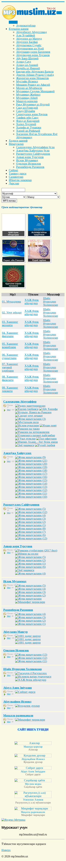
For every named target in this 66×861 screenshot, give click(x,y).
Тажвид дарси (17, 173)
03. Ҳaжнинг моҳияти (10, 323)
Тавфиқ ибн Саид (27, 117)
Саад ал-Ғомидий (27, 107)
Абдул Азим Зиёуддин (17, 687)
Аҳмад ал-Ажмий (27, 65)
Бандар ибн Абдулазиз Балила (35, 71)
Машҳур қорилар (27, 101)
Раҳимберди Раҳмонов (30, 166)
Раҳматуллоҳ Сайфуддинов (33, 153)
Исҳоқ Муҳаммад (27, 160)
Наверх (6, 850)
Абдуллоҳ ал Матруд (29, 38)
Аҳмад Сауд (23, 61)
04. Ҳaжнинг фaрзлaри (10, 334)
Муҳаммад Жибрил (28, 94)
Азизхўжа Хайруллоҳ (17, 453)
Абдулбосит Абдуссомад (31, 32)
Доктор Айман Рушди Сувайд (35, 74)
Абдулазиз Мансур (15, 631)
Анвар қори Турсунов (30, 157)
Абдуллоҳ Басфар (27, 41)
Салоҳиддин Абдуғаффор (19, 401)
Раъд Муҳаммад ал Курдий (33, 104)
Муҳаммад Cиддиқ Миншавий (35, 91)
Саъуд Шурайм (25, 111)
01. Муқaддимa (11, 301)
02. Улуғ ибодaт (12, 312)
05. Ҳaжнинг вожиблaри (10, 345)
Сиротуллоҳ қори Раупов (31, 114)
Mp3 (8, 410)
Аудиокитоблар (26, 25)
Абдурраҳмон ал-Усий (30, 48)
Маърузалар (16, 143)
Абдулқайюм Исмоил (17, 701)
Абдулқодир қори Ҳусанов (33, 55)
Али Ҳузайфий (25, 35)
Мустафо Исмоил (27, 81)
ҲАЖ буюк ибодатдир (32, 301)
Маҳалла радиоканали (18, 715)
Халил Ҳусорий (26, 124)
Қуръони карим (18, 28)
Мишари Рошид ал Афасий (33, 84)
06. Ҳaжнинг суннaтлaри (10, 356)
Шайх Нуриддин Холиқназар (50, 301)
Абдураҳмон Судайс (28, 45)
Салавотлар (16, 176)
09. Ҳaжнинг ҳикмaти (10, 389)
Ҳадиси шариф (18, 140)
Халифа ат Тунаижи (28, 127)
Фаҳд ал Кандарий (27, 120)
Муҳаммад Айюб (27, 97)
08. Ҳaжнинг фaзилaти (10, 378)
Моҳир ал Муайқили (29, 88)
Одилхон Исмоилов (28, 163)
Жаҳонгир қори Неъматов (32, 78)
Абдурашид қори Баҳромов (33, 51)
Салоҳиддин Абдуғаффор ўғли (35, 147)
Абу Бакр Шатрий (27, 58)
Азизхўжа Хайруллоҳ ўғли (33, 150)
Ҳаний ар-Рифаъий (28, 130)
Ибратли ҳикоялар (20, 180)
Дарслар (14, 183)
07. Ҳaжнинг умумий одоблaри (10, 367)
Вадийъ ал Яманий (28, 68)
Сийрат (13, 170)
